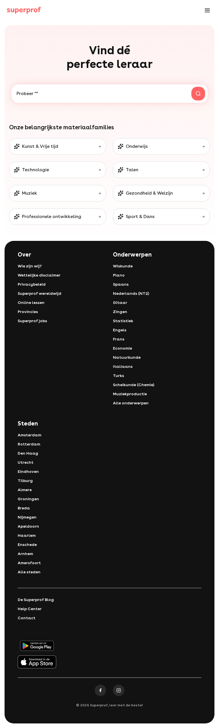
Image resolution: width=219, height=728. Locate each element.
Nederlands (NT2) (131, 293)
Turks (118, 375)
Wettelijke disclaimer (39, 275)
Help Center (30, 608)
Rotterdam (29, 444)
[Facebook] (100, 690)
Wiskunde (123, 266)
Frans (118, 339)
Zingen (120, 311)
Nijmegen (27, 517)
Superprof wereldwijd (39, 293)
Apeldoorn (28, 526)
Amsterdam (29, 435)
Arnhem (25, 553)
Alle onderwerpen (131, 403)
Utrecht (25, 462)
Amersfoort (29, 562)
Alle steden (29, 572)
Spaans (121, 284)
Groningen (28, 499)
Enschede (27, 544)
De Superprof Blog (36, 599)
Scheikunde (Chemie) (133, 384)
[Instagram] (118, 690)
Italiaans (123, 366)
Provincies (28, 311)
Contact (26, 618)
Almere (25, 489)
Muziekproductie (130, 394)
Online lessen (31, 302)
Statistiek (123, 320)
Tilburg (25, 480)
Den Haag (28, 453)
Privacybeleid (32, 284)
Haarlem (27, 535)
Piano (119, 275)
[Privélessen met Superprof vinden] (24, 10)
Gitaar (120, 302)
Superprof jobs (32, 320)
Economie (122, 348)
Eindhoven (28, 471)
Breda (24, 508)
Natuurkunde (127, 357)
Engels (119, 330)
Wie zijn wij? (30, 266)
